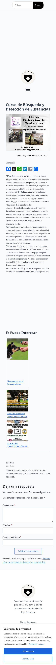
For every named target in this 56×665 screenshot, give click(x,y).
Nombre (7, 525)
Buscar (38, 5)
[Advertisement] (28, 39)
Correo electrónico (12, 537)
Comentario (9, 505)
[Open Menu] (28, 89)
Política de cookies (36, 644)
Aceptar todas (28, 651)
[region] (28, 644)
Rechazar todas (28, 659)
